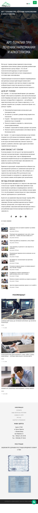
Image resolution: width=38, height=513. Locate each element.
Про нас (19, 417)
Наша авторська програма (19, 412)
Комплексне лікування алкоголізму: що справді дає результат (23, 279)
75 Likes (5, 327)
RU (27, 4)
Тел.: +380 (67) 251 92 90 (19, 436)
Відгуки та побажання (19, 420)
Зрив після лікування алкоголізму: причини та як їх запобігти (23, 285)
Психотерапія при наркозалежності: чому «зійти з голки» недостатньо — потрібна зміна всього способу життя (22, 235)
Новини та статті (19, 415)
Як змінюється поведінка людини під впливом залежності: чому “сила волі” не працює (22, 266)
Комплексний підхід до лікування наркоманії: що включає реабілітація (22, 228)
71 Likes (5, 361)
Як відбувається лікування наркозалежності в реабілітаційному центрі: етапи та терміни (19, 273)
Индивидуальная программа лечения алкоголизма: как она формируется (22, 254)
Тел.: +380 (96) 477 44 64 (19, 438)
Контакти (19, 410)
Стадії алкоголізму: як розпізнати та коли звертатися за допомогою (22, 247)
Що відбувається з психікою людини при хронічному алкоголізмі (21, 260)
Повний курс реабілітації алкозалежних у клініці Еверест (22, 240)
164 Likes (5, 393)
